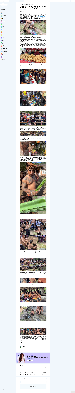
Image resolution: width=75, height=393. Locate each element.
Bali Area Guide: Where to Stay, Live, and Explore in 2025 (28, 374)
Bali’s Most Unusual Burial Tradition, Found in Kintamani (27, 370)
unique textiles (30, 339)
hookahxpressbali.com (30, 358)
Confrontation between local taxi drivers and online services (28, 367)
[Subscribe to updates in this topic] (45, 378)
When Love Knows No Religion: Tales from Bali (26, 372)
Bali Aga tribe (42, 322)
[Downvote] (45, 350)
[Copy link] (26, 11)
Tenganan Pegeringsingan (41, 16)
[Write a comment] (72, 392)
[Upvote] (43, 350)
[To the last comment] (74, 392)
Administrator (24, 346)
